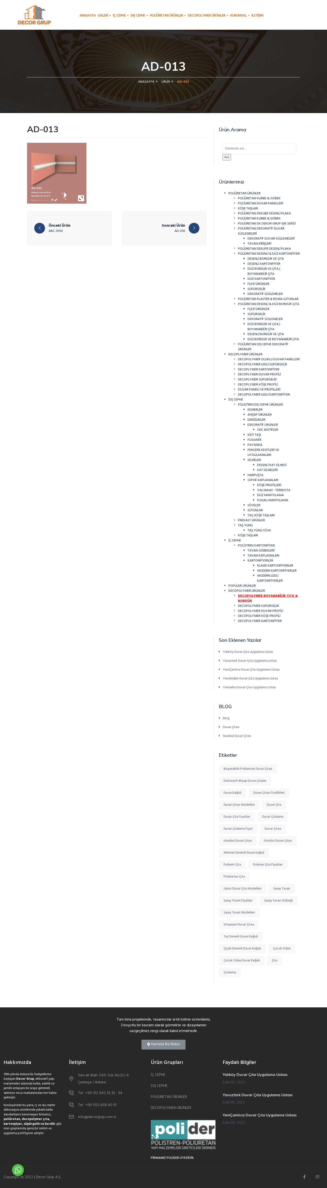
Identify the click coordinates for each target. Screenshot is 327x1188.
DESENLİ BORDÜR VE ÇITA (266, 259)
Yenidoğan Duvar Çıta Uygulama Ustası (250, 678)
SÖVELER (254, 505)
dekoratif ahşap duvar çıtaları (245, 781)
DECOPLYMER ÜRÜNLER (245, 354)
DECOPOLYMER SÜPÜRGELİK (258, 606)
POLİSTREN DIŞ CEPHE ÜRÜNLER (260, 404)
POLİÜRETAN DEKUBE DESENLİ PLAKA (264, 213)
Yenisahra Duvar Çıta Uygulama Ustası (249, 687)
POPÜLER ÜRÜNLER (242, 586)
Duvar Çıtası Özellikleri (269, 793)
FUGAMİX (255, 440)
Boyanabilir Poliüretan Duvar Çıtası (248, 769)
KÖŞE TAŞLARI (248, 208)
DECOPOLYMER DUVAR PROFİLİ (260, 611)
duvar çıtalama (272, 817)
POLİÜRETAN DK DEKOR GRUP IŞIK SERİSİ (267, 223)
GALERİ (103, 15)
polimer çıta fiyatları (267, 864)
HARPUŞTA (255, 475)
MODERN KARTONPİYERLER (277, 571)
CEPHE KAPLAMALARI (263, 480)
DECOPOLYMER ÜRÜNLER (207, 15)
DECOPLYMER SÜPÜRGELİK (257, 379)
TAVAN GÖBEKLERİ (261, 550)
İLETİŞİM (257, 15)
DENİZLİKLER (256, 420)
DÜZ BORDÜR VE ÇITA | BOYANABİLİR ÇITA (264, 271)
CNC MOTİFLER (267, 430)
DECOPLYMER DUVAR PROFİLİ (259, 374)
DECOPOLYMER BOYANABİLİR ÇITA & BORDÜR (268, 598)
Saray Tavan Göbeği (278, 900)
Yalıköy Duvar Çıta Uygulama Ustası (248, 651)
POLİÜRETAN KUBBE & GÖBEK (259, 198)
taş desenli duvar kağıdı (241, 936)
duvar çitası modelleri (239, 805)
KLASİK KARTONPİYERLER (275, 565)
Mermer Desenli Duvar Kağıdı (244, 852)
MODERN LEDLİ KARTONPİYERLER (270, 578)
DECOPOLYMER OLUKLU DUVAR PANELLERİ (269, 359)
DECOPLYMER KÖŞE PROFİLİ (258, 384)
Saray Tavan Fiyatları (238, 900)
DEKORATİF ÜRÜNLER (263, 425)
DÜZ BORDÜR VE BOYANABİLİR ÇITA (273, 339)
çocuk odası (282, 948)
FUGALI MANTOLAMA (272, 500)
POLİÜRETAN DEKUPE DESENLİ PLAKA (264, 249)
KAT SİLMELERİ (267, 470)
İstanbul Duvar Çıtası (237, 736)
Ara (226, 157)
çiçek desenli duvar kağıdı (242, 948)
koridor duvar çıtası (278, 841)
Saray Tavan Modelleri (239, 912)
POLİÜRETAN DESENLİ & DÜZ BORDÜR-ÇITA (268, 304)
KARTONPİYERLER (260, 560)
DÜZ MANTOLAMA (270, 495)
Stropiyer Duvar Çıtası (239, 924)
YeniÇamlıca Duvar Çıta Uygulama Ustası (251, 669)
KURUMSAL (238, 15)
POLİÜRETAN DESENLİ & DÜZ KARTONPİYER (269, 254)
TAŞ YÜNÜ (245, 525)
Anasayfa (87, 15)
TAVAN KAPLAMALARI (263, 555)
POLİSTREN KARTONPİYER (256, 545)
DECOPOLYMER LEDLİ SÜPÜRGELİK (262, 364)
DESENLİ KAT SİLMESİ (272, 465)
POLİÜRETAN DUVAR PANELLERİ (260, 203)
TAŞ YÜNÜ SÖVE (259, 530)
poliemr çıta (232, 864)
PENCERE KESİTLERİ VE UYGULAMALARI (263, 452)
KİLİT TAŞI (254, 435)
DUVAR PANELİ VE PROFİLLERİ (259, 389)
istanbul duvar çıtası (238, 841)
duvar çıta (274, 805)
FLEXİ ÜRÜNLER (258, 284)
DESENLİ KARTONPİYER (264, 264)
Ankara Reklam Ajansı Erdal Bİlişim (88, 1177)
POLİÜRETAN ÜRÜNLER (167, 15)
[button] (163, 1045)
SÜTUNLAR (255, 510)
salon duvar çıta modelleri (242, 888)
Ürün (166, 81)
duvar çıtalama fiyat (238, 829)
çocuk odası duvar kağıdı (242, 960)
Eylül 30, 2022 (234, 1082)
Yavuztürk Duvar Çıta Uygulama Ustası (250, 660)
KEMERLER (255, 410)
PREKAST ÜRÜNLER (251, 520)
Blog (226, 718)
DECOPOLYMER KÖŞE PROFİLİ (259, 616)
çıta (274, 960)
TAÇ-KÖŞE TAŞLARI (261, 515)
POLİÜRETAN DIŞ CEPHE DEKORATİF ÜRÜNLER (263, 347)
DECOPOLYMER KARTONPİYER (260, 621)
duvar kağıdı (232, 793)
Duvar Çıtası (231, 727)
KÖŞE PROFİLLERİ (269, 485)
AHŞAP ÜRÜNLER (260, 415)
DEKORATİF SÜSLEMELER (265, 294)
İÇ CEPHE (119, 15)
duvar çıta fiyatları (237, 817)
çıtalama (230, 972)
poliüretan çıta (234, 876)
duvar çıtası (273, 829)
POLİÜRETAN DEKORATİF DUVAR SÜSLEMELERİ (261, 231)
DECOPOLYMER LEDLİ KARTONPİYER (264, 394)
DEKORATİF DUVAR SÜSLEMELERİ (271, 238)
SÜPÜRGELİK (256, 289)
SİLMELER (254, 460)
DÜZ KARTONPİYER (261, 279)
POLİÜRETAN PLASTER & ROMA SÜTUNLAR (268, 299)
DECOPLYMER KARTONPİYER (258, 369)
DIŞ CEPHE (138, 15)
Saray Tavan (281, 888)
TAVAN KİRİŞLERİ (259, 244)
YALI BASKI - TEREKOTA (273, 490)
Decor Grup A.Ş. (48, 1177)
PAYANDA (255, 445)
